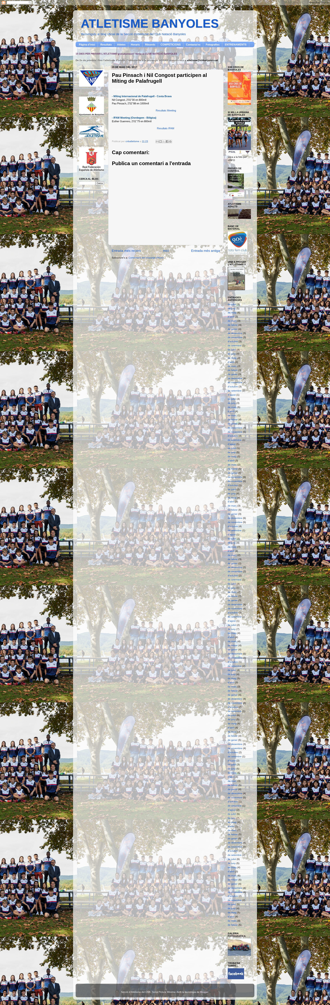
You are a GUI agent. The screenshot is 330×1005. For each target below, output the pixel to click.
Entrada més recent (126, 250)
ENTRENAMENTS (235, 44)
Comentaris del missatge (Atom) (146, 257)
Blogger (204, 992)
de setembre (234, 345)
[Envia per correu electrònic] (157, 141)
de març (232, 321)
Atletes (121, 44)
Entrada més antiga (205, 250)
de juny (232, 308)
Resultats (106, 44)
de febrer (233, 325)
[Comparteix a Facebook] (167, 141)
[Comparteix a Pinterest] (170, 141)
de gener (233, 329)
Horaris (135, 44)
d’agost (232, 395)
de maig (232, 312)
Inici (166, 250)
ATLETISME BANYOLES (150, 23)
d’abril (231, 316)
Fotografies (212, 44)
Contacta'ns (193, 44)
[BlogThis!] (160, 141)
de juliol (232, 304)
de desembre (235, 333)
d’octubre (233, 341)
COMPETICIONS (171, 44)
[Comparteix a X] (164, 141)
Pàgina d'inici (87, 44)
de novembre (235, 337)
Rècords (150, 44)
